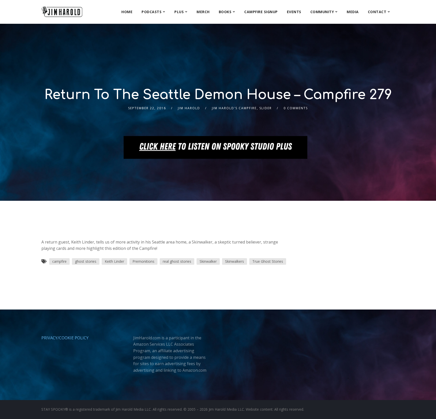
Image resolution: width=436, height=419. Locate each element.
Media (353, 11)
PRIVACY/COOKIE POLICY (65, 338)
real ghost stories (177, 261)
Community (322, 11)
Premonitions (143, 261)
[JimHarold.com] (61, 12)
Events (294, 11)
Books (225, 11)
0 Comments (296, 108)
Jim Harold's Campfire (234, 108)
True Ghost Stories (267, 261)
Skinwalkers (234, 261)
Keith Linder (114, 261)
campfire (59, 261)
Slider (265, 108)
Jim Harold (189, 108)
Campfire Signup (261, 11)
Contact (377, 11)
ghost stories (85, 261)
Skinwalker (208, 261)
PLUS (179, 11)
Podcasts (151, 11)
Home (126, 11)
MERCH (203, 11)
